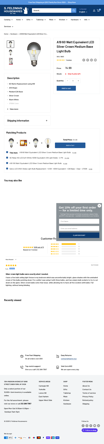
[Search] (73, 10)
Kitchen (62, 19)
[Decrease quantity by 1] (67, 81)
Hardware (75, 19)
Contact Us (86, 389)
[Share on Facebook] (83, 60)
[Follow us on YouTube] (94, 425)
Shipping (85, 404)
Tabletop (39, 19)
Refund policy (87, 400)
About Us (86, 386)
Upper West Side (45, 400)
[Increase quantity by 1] (78, 81)
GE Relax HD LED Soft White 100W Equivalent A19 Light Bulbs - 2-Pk (36, 158)
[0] (98, 10)
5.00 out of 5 (39, 247)
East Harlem (43, 396)
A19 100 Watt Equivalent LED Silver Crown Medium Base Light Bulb (36, 163)
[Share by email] (95, 60)
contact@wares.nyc (69, 358)
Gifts (28, 19)
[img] (11, 265)
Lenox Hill (42, 393)
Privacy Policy (87, 396)
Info (85, 19)
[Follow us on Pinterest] (90, 425)
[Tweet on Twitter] (91, 60)
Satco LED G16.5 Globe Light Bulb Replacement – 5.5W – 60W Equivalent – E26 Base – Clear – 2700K (48, 169)
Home (18, 19)
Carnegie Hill (44, 386)
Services (7, 26)
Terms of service (89, 393)
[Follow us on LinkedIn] (98, 425)
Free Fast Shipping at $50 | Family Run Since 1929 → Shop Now (52, 2)
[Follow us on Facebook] (83, 425)
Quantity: (60, 80)
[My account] (94, 10)
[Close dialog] (99, 205)
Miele (51, 19)
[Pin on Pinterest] (87, 60)
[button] (55, 244)
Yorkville (42, 389)
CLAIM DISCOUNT (79, 235)
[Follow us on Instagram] (87, 425)
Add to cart (66, 88)
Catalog (7, 19)
